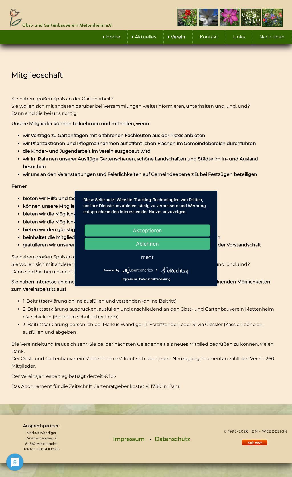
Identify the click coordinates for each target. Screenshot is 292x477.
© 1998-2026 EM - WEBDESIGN (256, 431)
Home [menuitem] (113, 37)
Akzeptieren (147, 230)
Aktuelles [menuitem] (145, 37)
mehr (147, 257)
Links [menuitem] (239, 37)
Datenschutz (172, 438)
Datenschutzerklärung (154, 279)
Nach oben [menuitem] (272, 37)
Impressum (129, 438)
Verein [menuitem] (178, 37)
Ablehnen (147, 244)
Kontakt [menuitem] (209, 37)
